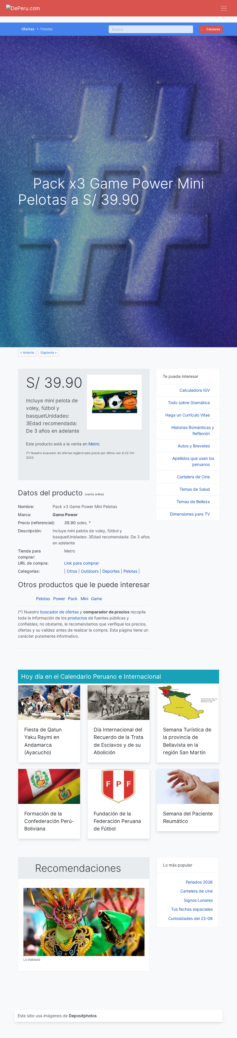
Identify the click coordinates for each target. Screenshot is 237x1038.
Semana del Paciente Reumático (188, 817)
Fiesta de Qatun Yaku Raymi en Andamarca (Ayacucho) (43, 741)
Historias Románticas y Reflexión (192, 430)
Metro (93, 443)
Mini (84, 598)
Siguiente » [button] (48, 352)
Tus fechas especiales (192, 909)
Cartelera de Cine (194, 476)
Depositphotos (83, 1015)
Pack (72, 598)
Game (96, 598)
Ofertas (27, 29)
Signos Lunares (198, 900)
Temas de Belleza (194, 501)
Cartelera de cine (196, 890)
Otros (72, 571)
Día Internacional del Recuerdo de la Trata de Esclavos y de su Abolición (118, 741)
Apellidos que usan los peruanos (193, 461)
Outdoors (90, 571)
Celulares (212, 29)
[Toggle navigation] (224, 8)
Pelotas (130, 571)
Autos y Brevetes (194, 445)
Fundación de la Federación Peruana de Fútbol (117, 821)
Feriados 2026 (199, 882)
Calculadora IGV (195, 390)
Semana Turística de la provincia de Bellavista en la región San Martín (187, 741)
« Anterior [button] (27, 352)
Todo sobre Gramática (189, 402)
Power (59, 598)
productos (77, 617)
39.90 (70, 522)
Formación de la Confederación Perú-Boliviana (49, 821)
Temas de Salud (195, 489)
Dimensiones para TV (190, 513)
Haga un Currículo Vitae (188, 414)
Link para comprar (81, 563)
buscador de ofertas (59, 611)
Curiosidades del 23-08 (190, 918)
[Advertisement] (188, 963)
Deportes (111, 571)
